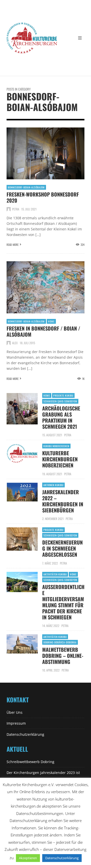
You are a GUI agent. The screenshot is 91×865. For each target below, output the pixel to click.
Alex (15, 343)
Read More (12, 245)
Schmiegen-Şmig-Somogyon (60, 401)
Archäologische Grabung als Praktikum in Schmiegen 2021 (61, 417)
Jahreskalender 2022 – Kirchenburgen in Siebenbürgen (62, 501)
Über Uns (14, 712)
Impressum (16, 723)
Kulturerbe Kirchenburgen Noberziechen (60, 459)
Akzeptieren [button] (28, 858)
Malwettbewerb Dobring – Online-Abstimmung (62, 655)
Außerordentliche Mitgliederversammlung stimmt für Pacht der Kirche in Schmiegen (63, 602)
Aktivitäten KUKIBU (55, 574)
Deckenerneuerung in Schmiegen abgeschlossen (62, 548)
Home (51, 321)
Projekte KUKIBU (63, 395)
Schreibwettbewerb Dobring (30, 761)
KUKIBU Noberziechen (56, 446)
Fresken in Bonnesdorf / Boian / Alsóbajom (43, 331)
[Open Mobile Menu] (79, 37)
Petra (15, 209)
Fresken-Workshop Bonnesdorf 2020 (43, 197)
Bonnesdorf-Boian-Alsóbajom (26, 187)
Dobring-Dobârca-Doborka (60, 642)
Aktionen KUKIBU (53, 485)
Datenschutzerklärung (25, 734)
